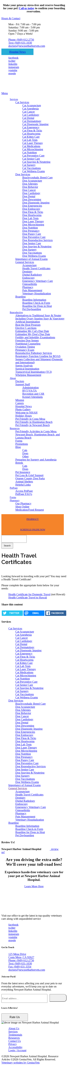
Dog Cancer (29, 190)
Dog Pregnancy (31, 230)
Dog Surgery (29, 249)
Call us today (26, 8)
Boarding (20, 296)
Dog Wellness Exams (34, 255)
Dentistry (27, 271)
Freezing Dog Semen (27, 340)
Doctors (19, 381)
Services (14, 99)
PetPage (14, 488)
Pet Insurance (22, 472)
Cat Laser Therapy (32, 143)
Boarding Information (34, 299)
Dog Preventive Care (34, 237)
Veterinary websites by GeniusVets (20, 1062)
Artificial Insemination (27, 321)
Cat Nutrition (29, 152)
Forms (18, 440)
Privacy (12, 1044)
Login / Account (17, 1050)
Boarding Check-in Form (36, 302)
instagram (13, 67)
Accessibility (15, 1047)
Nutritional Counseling (27, 343)
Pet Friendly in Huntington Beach (33, 421)
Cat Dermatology (31, 121)
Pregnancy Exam (24, 349)
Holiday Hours (23, 415)
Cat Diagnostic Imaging (35, 124)
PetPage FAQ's (23, 494)
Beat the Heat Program (27, 324)
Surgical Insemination (27, 368)
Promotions (21, 443)
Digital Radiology (32, 274)
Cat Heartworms (31, 133)
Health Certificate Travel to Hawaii (27, 597)
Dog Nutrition (30, 227)
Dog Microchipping (33, 224)
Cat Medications (31, 146)
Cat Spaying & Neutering (36, 161)
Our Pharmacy (23, 503)
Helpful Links (23, 484)
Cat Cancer (28, 111)
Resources (15, 428)
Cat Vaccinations (31, 168)
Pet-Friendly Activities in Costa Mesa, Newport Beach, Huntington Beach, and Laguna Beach (37, 434)
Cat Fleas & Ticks (32, 130)
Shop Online (22, 506)
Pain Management (32, 290)
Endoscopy (28, 277)
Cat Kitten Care (31, 136)
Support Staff (22, 384)
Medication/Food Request (29, 509)
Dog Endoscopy (31, 208)
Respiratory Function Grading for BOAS (38, 356)
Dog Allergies (30, 183)
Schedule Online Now (32, 529)
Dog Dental (28, 196)
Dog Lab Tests (30, 218)
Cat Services (22, 102)
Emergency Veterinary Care (37, 280)
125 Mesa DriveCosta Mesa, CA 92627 (21, 956)
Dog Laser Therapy (33, 221)
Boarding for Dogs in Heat (37, 306)
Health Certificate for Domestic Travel (29, 594)
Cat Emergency (30, 127)
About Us (13, 1028)
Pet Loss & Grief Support (29, 475)
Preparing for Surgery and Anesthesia (35, 459)
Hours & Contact (10, 18)
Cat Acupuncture (31, 105)
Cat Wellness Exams (33, 171)
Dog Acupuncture (32, 180)
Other (25, 456)
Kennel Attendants (32, 396)
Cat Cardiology (30, 114)
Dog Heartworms (31, 215)
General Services (24, 262)
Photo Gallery (23, 409)
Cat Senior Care (31, 158)
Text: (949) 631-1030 (20, 42)
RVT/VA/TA (29, 390)
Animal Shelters (24, 481)
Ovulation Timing (25, 346)
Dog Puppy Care (31, 233)
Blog (18, 447)
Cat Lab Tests (29, 139)
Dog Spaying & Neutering (36, 246)
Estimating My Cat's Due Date (32, 331)
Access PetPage (24, 490)
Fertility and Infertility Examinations (35, 337)
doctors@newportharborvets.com (26, 45)
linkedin (12, 64)
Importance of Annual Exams (31, 259)
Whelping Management (28, 374)
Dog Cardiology (31, 193)
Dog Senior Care (31, 243)
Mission (19, 400)
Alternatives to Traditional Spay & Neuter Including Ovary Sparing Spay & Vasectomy (40, 317)
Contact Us (14, 1040)
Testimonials (15, 1034)
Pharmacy (27, 287)
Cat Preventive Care (33, 155)
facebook (13, 57)
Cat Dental (28, 117)
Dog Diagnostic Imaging (36, 202)
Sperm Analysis (24, 365)
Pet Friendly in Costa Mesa (30, 418)
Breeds (19, 462)
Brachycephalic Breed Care (37, 177)
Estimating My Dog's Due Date (32, 334)
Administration (30, 387)
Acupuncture (29, 265)
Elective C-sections (25, 327)
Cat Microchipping (32, 149)
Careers (19, 403)
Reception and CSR (33, 393)
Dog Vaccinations (32, 252)
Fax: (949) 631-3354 (19, 966)
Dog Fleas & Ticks (32, 212)
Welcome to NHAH (26, 412)
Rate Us (15, 1017)
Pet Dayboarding (31, 309)
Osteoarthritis (29, 284)
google (12, 73)
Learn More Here (34, 886)
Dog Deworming (31, 199)
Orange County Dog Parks (30, 478)
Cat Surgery (29, 164)
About (13, 378)
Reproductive (16, 312)
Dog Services (22, 174)
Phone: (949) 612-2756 (21, 39)
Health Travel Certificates (36, 268)
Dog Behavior (30, 186)
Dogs (25, 453)
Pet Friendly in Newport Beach (32, 425)
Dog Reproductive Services (37, 240)
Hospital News (17, 51)
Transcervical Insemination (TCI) (33, 371)
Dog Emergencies (32, 205)
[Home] (23, 90)
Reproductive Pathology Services (33, 353)
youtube (12, 70)
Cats (24, 450)
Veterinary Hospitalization (36, 293)
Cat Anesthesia (30, 108)
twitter (11, 60)
